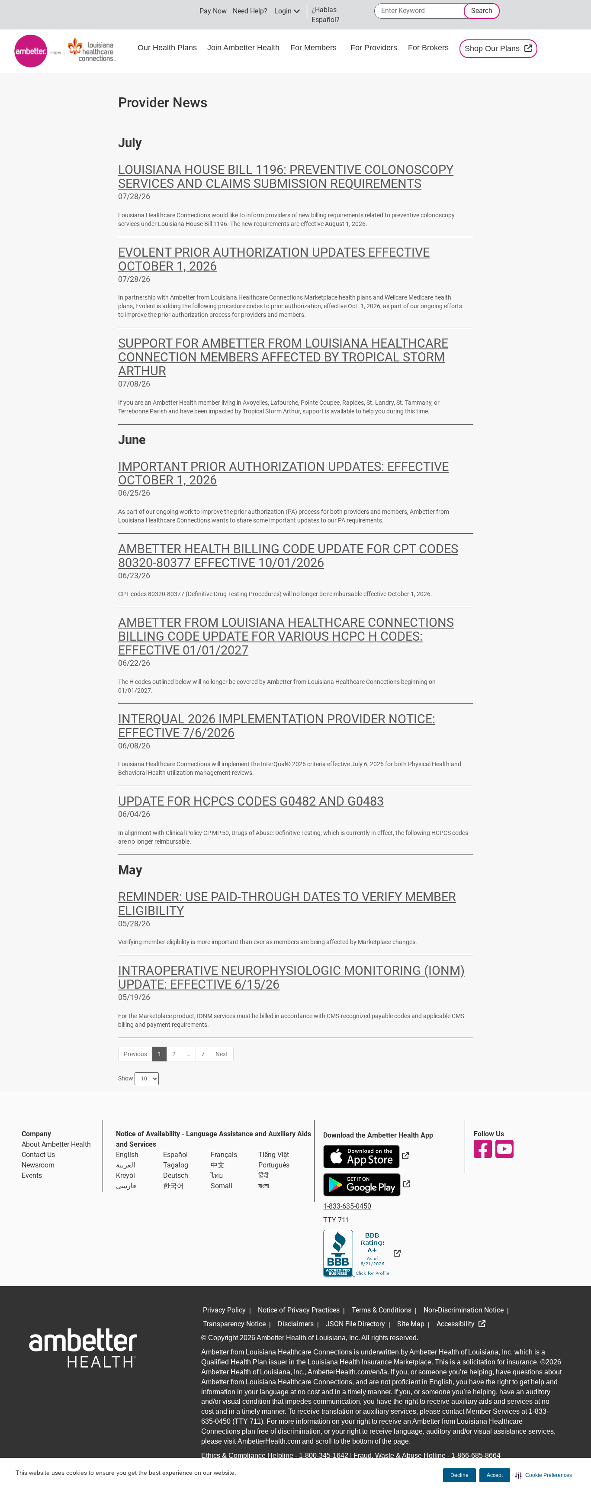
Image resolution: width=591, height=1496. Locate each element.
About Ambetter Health (56, 1144)
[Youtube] (504, 1149)
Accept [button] (495, 1475)
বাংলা (263, 1186)
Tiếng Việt (273, 1155)
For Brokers (429, 47)
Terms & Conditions (381, 1310)
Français (224, 1155)
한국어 (173, 1186)
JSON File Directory (355, 1324)
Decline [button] (459, 1475)
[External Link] (362, 1253)
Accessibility (456, 1324)
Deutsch (175, 1175)
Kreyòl (125, 1175)
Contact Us (38, 1155)
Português (273, 1165)
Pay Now (213, 11)
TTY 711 (336, 1220)
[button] (544, 1475)
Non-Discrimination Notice (464, 1310)
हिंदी (263, 1175)
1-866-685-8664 (476, 1455)
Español (175, 1155)
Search (481, 10)
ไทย (217, 1175)
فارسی (126, 1186)
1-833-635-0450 (347, 1206)
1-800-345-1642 (323, 1455)
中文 (218, 1165)
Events (32, 1175)
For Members (313, 47)
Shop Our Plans (501, 48)
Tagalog (175, 1165)
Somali (221, 1186)
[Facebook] (482, 1149)
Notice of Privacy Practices (299, 1310)
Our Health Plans (167, 47)
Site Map (410, 1324)
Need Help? (250, 11)
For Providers (374, 47)
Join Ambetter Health (243, 47)
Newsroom (38, 1165)
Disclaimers (296, 1324)
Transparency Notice (234, 1324)
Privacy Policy (224, 1310)
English (127, 1155)
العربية (125, 1165)
